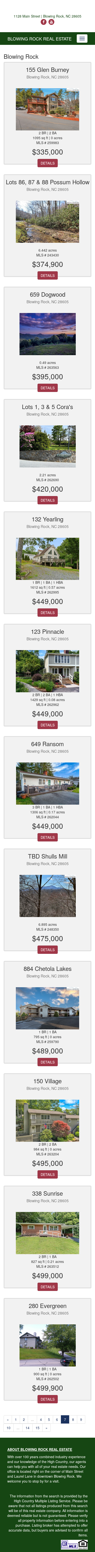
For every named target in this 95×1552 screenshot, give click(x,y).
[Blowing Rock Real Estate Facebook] (44, 21)
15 (37, 1427)
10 (8, 1427)
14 (27, 1427)
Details (48, 163)
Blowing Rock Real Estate (40, 38)
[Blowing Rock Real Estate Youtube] (51, 21)
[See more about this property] (47, 109)
